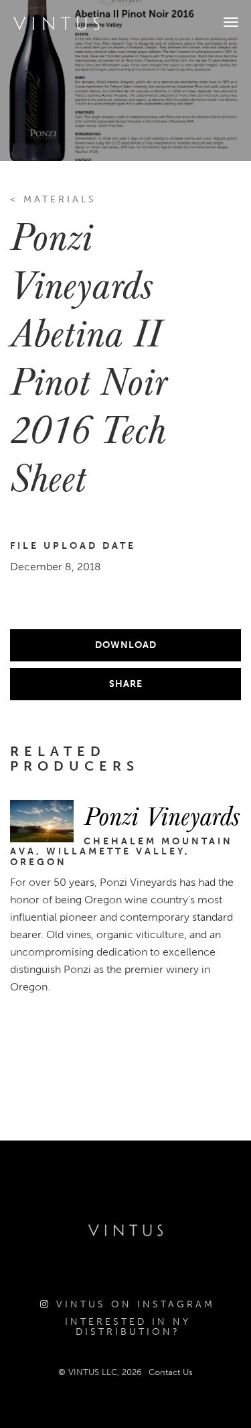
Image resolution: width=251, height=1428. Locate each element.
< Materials (53, 199)
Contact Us (171, 1372)
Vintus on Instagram (133, 1304)
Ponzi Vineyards (162, 815)
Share (126, 684)
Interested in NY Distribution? (128, 1327)
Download (126, 645)
